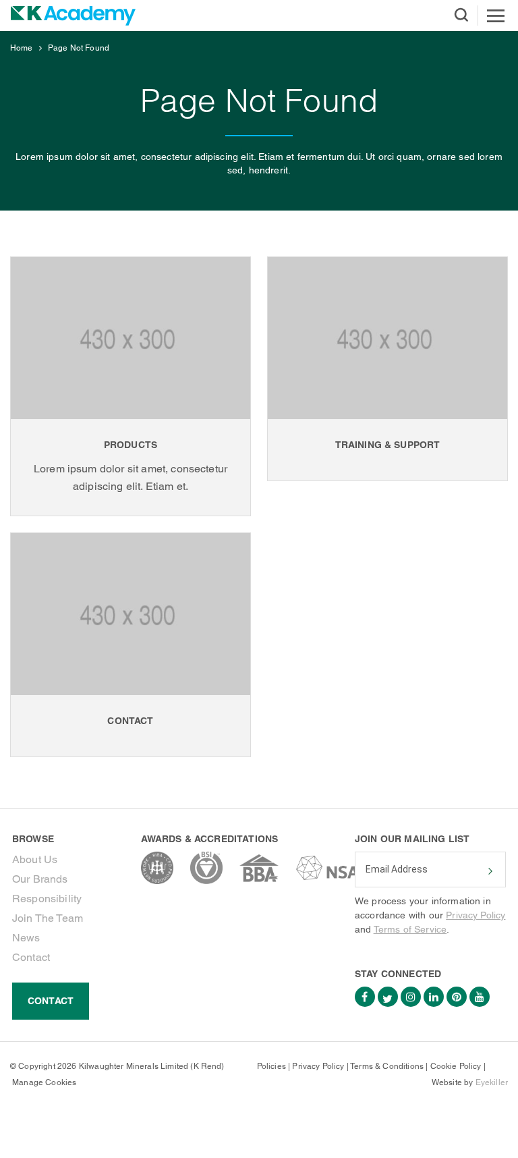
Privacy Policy (475, 915)
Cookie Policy (456, 1066)
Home (21, 48)
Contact (130, 720)
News (26, 937)
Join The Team (47, 918)
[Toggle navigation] (496, 15)
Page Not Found (78, 48)
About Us (34, 859)
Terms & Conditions (387, 1066)
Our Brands (40, 879)
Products (130, 444)
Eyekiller (492, 1082)
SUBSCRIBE (489, 871)
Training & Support (387, 444)
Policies (271, 1066)
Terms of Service (410, 929)
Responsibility (47, 898)
